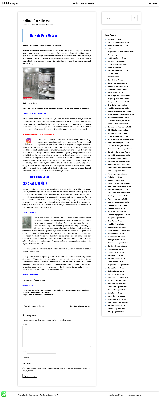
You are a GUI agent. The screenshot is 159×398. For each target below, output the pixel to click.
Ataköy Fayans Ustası (116, 312)
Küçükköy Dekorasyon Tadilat (119, 99)
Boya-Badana (46, 290)
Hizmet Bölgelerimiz (87, 3)
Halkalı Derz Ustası (35, 295)
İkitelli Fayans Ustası (115, 255)
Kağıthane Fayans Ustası (117, 58)
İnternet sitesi (26, 363)
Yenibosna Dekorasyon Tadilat (119, 164)
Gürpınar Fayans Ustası (116, 236)
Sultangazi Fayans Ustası (117, 227)
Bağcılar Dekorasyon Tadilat (118, 142)
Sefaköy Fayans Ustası (116, 258)
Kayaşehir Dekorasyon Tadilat (119, 155)
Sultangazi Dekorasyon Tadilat (119, 111)
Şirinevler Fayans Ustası (117, 296)
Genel (79, 290)
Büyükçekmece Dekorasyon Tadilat (121, 114)
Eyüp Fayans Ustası (115, 221)
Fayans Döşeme (70, 290)
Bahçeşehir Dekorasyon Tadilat (119, 186)
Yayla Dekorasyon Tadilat (117, 158)
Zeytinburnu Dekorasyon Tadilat (120, 149)
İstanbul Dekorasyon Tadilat (118, 205)
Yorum (24, 325)
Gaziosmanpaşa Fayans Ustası (119, 215)
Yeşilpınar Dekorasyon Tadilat (119, 102)
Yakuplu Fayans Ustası (116, 233)
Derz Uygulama (57, 290)
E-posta (25, 357)
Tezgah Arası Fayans (115, 80)
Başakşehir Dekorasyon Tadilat (119, 193)
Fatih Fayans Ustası (115, 177)
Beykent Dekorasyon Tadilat (118, 124)
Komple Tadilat (35, 292)
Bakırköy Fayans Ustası (116, 309)
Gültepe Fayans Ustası (116, 55)
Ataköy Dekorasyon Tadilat (118, 199)
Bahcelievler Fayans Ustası (118, 302)
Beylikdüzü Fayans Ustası (117, 246)
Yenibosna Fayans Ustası (117, 299)
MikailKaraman (47, 25)
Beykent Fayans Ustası (116, 61)
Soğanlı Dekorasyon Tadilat (118, 86)
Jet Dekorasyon (10, 3)
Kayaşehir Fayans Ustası (117, 283)
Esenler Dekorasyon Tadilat (118, 146)
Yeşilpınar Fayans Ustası (117, 218)
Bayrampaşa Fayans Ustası (118, 243)
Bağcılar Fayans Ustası (116, 271)
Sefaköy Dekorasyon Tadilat (118, 133)
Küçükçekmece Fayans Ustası (119, 265)
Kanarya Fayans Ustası (116, 240)
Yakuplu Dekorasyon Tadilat (118, 117)
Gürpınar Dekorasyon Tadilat (119, 121)
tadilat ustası (48, 295)
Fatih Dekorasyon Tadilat (117, 89)
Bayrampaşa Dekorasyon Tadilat (120, 127)
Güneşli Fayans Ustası (116, 268)
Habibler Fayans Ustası (116, 224)
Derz (109, 48)
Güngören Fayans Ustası (117, 280)
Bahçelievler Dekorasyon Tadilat (120, 168)
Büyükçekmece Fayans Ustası (119, 230)
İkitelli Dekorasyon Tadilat (118, 130)
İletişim (75, 3)
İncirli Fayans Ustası (115, 92)
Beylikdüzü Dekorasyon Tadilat (119, 183)
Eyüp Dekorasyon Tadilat (117, 105)
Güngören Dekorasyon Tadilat (119, 152)
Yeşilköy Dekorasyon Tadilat (118, 196)
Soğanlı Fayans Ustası (116, 180)
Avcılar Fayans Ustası (116, 249)
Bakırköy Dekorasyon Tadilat (118, 42)
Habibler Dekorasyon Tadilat (118, 108)
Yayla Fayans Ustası (115, 39)
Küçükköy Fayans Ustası (117, 211)
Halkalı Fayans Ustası (116, 262)
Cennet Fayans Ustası (116, 252)
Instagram (153, 3)
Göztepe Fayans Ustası (116, 171)
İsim (24, 352)
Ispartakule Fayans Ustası (80, 306)
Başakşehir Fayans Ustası (117, 290)
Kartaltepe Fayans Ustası (117, 174)
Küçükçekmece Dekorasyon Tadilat (121, 52)
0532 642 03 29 (40, 114)
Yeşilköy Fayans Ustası (116, 305)
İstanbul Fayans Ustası (116, 208)
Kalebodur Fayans (114, 77)
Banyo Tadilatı (34, 290)
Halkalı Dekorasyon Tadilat (118, 45)
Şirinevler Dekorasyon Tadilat (119, 161)
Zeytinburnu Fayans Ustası (118, 277)
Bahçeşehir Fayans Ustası (117, 287)
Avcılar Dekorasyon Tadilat (34, 306)
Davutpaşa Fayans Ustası (117, 83)
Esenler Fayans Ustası (116, 274)
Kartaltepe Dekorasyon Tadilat (119, 95)
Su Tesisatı (46, 292)
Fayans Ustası (113, 74)
